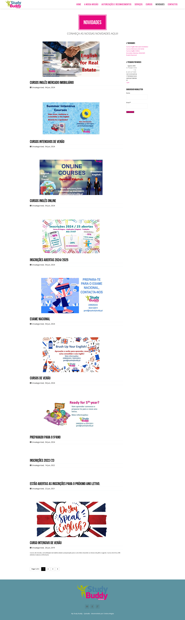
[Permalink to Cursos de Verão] (71, 372)
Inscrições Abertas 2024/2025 (135, 53)
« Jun (127, 82)
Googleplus (97, 606)
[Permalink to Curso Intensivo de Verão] (71, 536)
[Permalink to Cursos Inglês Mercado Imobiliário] (71, 76)
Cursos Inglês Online (133, 51)
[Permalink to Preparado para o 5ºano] (71, 431)
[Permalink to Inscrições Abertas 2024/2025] (71, 254)
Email (128, 102)
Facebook (92, 606)
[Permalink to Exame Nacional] (71, 313)
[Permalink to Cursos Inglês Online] (71, 194)
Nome (128, 93)
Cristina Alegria (109, 614)
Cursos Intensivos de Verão (135, 49)
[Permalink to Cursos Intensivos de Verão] (71, 135)
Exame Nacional (131, 55)
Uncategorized (38, 87)
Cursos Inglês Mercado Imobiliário (137, 47)
